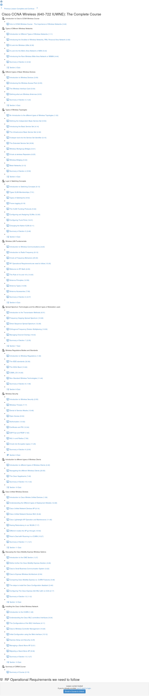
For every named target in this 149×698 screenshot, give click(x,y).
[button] (1, 2)
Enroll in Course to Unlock (74, 691)
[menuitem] (1, 5)
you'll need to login (84, 688)
